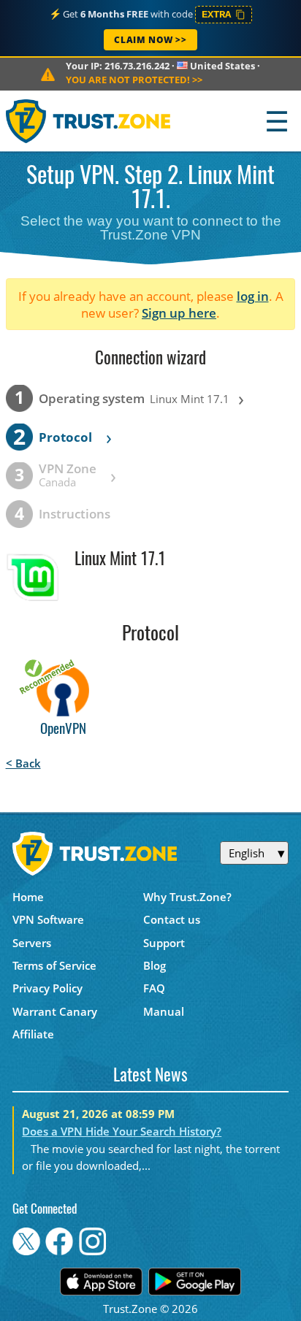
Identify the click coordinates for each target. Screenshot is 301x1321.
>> (134, 79)
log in (253, 296)
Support (164, 942)
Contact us (171, 919)
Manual (163, 1011)
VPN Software (48, 919)
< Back (23, 763)
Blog (154, 965)
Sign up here (179, 313)
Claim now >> (150, 40)
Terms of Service (54, 965)
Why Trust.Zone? (187, 896)
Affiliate (33, 1034)
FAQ (154, 988)
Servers (31, 942)
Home (28, 896)
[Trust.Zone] (89, 121)
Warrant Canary (54, 1011)
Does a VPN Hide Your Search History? (121, 1131)
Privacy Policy (47, 988)
